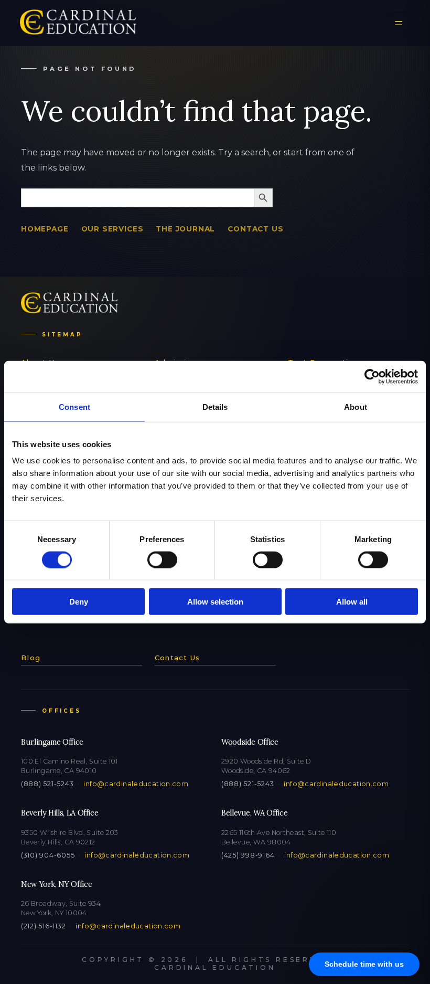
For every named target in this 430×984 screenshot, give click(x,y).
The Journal (185, 229)
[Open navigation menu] (398, 23)
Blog (30, 657)
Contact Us (255, 229)
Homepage (45, 229)
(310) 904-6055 (47, 855)
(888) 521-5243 (47, 784)
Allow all (352, 601)
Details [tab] (215, 406)
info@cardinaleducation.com (135, 784)
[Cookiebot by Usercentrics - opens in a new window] (372, 376)
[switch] (162, 559)
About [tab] (355, 406)
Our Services (112, 229)
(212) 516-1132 (43, 926)
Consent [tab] (74, 406)
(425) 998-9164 (247, 855)
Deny (78, 601)
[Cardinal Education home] (78, 23)
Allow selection (215, 601)
